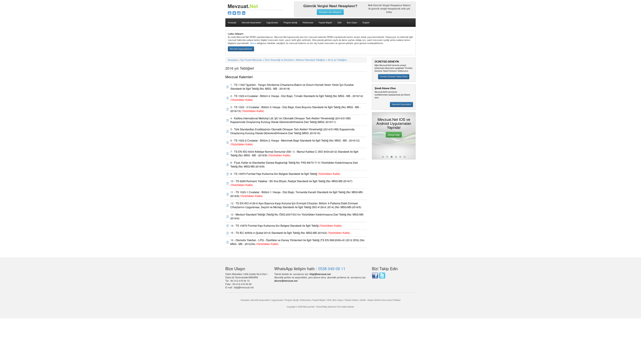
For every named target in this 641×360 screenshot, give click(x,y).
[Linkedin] (243, 13)
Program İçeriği (290, 22)
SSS (340, 22)
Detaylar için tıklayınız (330, 12)
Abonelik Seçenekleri (251, 22)
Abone (253, 43)
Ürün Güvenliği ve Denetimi (279, 60)
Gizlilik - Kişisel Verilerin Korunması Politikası (380, 299)
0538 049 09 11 (331, 268)
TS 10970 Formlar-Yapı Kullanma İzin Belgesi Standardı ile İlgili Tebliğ (275, 174)
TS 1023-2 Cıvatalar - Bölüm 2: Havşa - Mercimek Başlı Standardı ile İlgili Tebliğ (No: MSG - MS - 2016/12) (297, 140)
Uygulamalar (272, 22)
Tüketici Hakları (352, 299)
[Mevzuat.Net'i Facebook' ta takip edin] (375, 275)
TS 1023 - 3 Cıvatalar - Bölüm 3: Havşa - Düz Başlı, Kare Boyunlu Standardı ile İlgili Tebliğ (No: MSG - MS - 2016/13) (295, 109)
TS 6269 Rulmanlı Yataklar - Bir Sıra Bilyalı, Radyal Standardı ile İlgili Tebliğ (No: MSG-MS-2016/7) (294, 181)
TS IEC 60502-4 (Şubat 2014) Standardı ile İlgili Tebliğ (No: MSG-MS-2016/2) (281, 233)
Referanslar (308, 22)
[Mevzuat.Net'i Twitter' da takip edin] (382, 275)
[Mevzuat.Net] (243, 6)
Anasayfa (232, 22)
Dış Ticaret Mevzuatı (251, 60)
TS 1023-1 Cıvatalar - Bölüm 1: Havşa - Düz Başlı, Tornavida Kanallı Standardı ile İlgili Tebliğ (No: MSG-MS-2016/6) (296, 194)
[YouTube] (229, 13)
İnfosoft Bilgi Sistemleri (326, 306)
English (366, 22)
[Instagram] (239, 13)
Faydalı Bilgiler (325, 22)
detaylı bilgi (398, 142)
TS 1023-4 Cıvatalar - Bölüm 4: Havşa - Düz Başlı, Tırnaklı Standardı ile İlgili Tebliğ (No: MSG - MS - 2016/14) (298, 96)
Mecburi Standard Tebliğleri (310, 60)
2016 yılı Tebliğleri (337, 60)
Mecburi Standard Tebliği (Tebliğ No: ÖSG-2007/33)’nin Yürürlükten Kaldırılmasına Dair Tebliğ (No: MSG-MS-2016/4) (297, 216)
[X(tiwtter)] (234, 13)
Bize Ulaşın (352, 22)
